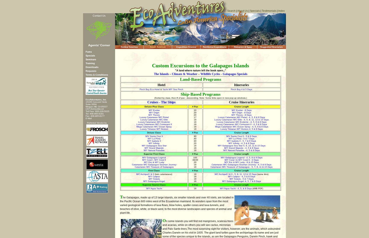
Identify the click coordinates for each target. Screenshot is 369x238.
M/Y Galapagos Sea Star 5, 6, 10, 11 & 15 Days (241, 145)
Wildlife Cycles (210, 74)
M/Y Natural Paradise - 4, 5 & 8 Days (241, 150)
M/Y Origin (154, 112)
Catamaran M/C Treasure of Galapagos (154, 167)
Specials (255, 10)
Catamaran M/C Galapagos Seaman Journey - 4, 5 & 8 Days (241, 164)
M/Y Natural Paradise (154, 150)
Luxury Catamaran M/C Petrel (154, 117)
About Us (242, 10)
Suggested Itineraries (271, 47)
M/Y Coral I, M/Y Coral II (154, 160)
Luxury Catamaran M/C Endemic (154, 122)
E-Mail (89, 118)
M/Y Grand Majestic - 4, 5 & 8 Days (241, 148)
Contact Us (99, 15)
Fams (89, 51)
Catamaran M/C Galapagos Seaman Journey (154, 164)
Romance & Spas (243, 47)
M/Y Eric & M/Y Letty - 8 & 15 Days (241, 162)
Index (281, 10)
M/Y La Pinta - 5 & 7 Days (241, 138)
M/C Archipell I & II (145, 174)
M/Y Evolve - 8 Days (242, 110)
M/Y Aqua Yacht (154, 188)
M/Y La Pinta (154, 138)
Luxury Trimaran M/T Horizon (154, 129)
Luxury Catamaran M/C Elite (154, 119)
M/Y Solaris (154, 179)
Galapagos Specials (235, 74)
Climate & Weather (184, 74)
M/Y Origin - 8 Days (241, 112)
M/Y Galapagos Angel (154, 181)
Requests (91, 71)
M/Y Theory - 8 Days (241, 115)
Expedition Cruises (186, 47)
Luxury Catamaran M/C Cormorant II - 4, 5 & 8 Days (241, 124)
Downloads (92, 67)
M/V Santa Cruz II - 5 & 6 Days (241, 136)
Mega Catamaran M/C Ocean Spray (154, 126)
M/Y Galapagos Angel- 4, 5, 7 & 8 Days (241, 181)
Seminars (91, 59)
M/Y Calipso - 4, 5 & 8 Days (241, 176)
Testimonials (269, 10)
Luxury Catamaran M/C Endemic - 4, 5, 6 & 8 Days (241, 122)
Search (231, 10)
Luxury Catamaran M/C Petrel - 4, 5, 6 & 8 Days (241, 117)
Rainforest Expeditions (215, 47)
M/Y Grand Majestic (154, 148)
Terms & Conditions (97, 75)
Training (90, 63)
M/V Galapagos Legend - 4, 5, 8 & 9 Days (241, 157)
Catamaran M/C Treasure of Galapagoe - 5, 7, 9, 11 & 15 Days (241, 167)
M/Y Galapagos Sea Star (154, 145)
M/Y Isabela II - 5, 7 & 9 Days (241, 141)
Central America (129, 47)
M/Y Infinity (154, 143)
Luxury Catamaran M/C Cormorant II (154, 124)
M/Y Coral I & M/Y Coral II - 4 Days (242, 160)
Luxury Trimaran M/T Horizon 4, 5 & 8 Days (241, 129)
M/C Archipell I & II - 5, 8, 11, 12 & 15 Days (236, 174)
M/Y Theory (154, 115)
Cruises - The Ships (161, 102)
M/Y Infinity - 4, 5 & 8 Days (241, 143)
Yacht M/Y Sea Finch (173, 89)
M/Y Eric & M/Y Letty (154, 162)
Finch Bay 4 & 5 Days (241, 89)
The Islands (161, 74)
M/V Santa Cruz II (154, 136)
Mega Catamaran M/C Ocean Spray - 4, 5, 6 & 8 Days (241, 126)
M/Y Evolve (154, 110)
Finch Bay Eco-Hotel (150, 89)
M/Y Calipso (154, 176)
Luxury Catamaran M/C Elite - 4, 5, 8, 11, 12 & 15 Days (241, 119)
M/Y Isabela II (154, 141)
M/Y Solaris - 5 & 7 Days (241, 179)
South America (157, 47)
